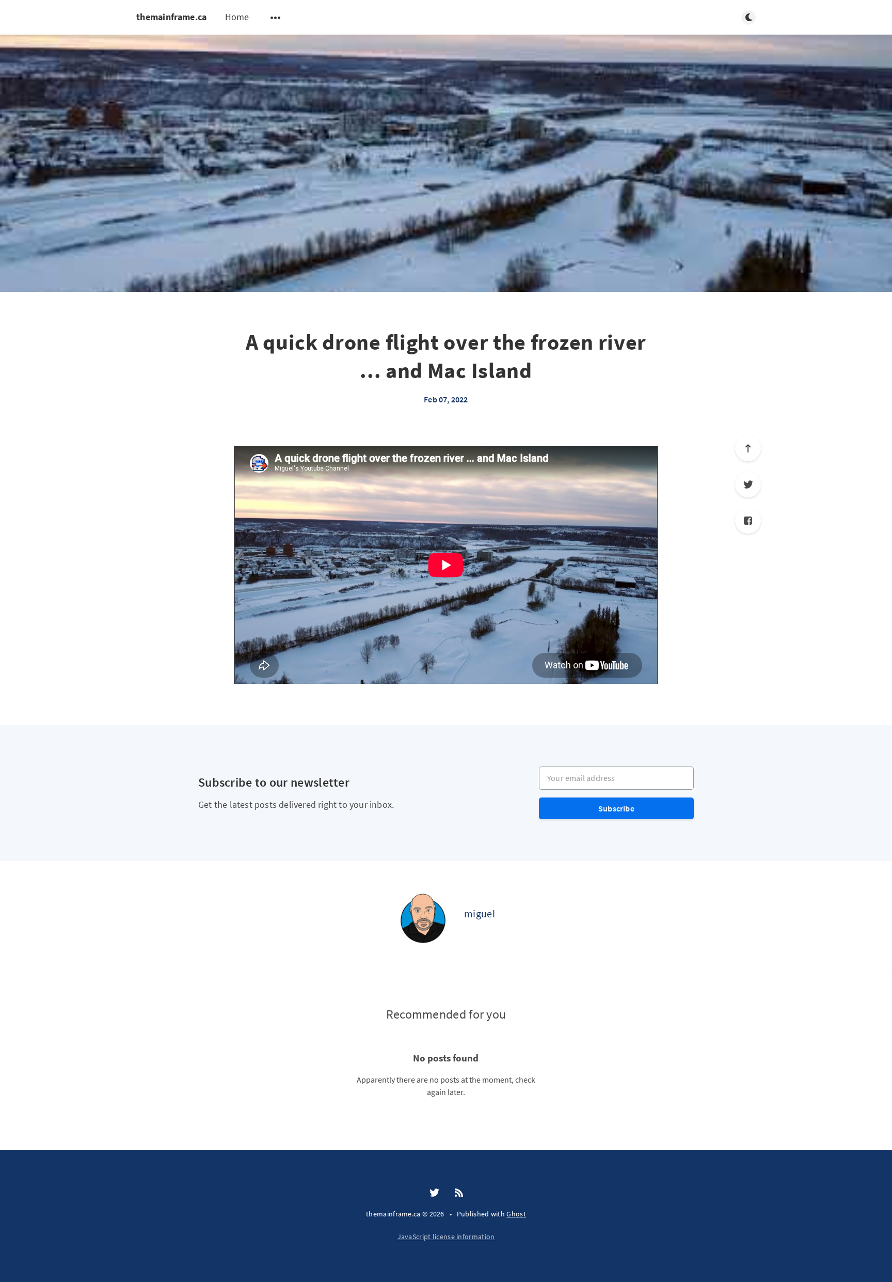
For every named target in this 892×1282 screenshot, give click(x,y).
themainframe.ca (171, 17)
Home (237, 17)
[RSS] (459, 1193)
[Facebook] (748, 521)
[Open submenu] (275, 17)
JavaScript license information (446, 1236)
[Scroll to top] (748, 448)
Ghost (516, 1213)
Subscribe (616, 808)
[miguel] (423, 918)
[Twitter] (748, 484)
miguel (479, 913)
